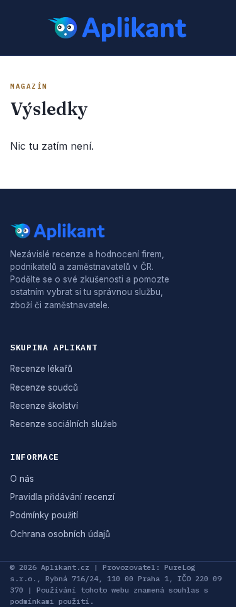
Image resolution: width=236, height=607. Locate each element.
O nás (22, 479)
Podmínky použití (44, 515)
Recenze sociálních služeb (63, 424)
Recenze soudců (44, 387)
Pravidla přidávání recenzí (62, 497)
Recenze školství (44, 406)
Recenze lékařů (41, 369)
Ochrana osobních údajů (60, 534)
